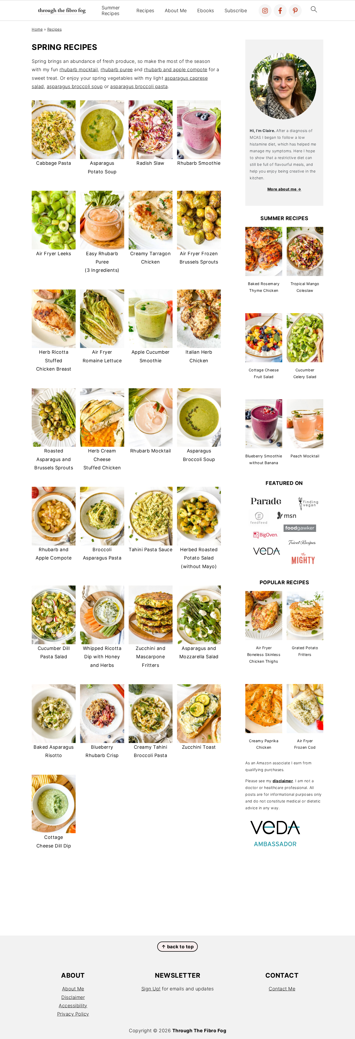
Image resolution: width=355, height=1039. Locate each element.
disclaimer (283, 781)
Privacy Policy (73, 1014)
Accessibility (73, 1005)
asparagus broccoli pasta (139, 86)
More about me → (284, 189)
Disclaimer (73, 997)
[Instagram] (265, 10)
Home (37, 29)
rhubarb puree (117, 69)
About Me (176, 10)
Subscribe (236, 10)
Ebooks (205, 10)
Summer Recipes (111, 10)
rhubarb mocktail (79, 69)
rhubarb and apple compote (175, 69)
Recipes (145, 10)
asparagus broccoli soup (75, 86)
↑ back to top (177, 946)
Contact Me (282, 988)
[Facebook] (280, 10)
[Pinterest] (295, 10)
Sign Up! (151, 988)
